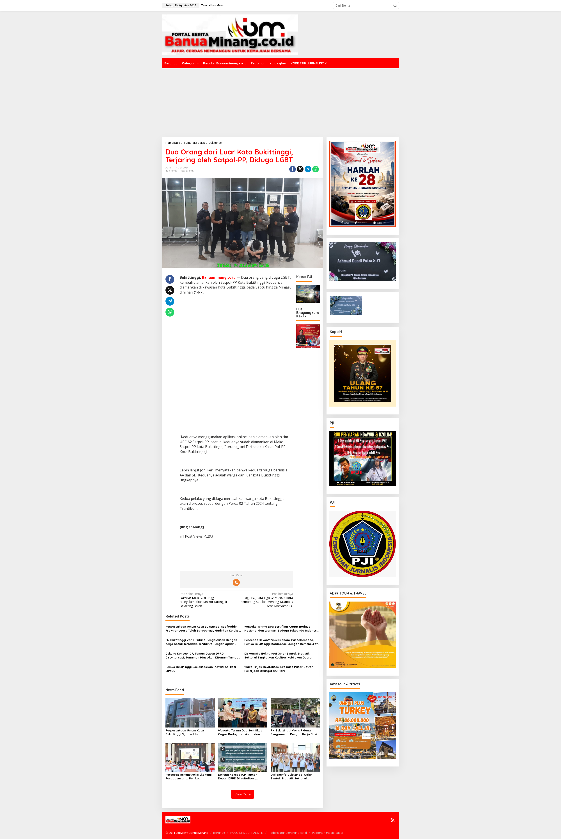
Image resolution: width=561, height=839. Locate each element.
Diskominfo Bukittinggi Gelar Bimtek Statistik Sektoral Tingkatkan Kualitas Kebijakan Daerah (278, 655)
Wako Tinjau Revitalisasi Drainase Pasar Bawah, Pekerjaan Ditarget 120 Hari (279, 669)
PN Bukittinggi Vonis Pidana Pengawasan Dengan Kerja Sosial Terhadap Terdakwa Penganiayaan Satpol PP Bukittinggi (201, 642)
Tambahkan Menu (212, 5)
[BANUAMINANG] (230, 34)
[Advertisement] (280, 101)
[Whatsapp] (315, 169)
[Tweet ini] (300, 169)
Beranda (219, 832)
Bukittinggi (171, 170)
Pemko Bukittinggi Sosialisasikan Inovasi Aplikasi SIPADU (200, 669)
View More (242, 794)
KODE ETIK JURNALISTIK (246, 832)
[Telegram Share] (308, 169)
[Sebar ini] (292, 169)
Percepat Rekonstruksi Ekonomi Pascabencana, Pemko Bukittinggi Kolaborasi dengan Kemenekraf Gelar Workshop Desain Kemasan (281, 642)
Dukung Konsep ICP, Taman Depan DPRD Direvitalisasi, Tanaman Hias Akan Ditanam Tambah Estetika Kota (202, 655)
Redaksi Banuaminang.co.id (287, 832)
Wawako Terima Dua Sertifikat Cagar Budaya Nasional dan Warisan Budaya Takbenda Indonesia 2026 (281, 628)
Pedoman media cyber (327, 832)
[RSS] (236, 582)
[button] (395, 5)
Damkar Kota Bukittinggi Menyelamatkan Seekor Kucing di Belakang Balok (203, 600)
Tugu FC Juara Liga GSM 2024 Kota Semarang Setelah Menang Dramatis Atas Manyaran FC (267, 600)
